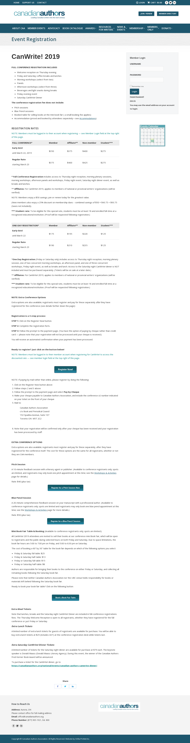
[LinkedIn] (72, 686)
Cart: (156, 2)
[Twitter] (170, 2)
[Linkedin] (174, 2)
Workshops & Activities (105, 473)
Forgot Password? (137, 97)
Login (142, 2)
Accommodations (87, 118)
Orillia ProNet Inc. (82, 739)
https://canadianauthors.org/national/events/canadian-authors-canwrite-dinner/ (54, 665)
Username (135, 64)
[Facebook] (166, 2)
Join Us (133, 101)
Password (135, 75)
